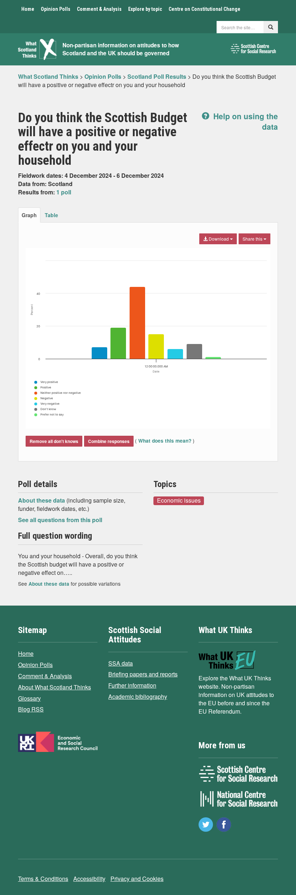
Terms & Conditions (43, 878)
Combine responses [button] (109, 441)
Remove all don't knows (54, 441)
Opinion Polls (55, 9)
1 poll (63, 192)
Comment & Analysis (99, 9)
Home (27, 9)
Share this (253, 239)
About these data (42, 500)
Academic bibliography (137, 696)
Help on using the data (244, 121)
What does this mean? (165, 440)
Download (219, 239)
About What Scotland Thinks (54, 687)
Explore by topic (145, 9)
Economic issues (179, 500)
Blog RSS (31, 709)
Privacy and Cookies (137, 878)
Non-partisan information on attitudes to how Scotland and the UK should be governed (120, 49)
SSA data (120, 663)
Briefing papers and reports (143, 674)
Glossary (29, 698)
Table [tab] (51, 215)
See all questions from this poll (60, 520)
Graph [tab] (29, 215)
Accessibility (89, 878)
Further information (132, 685)
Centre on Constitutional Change (204, 9)
